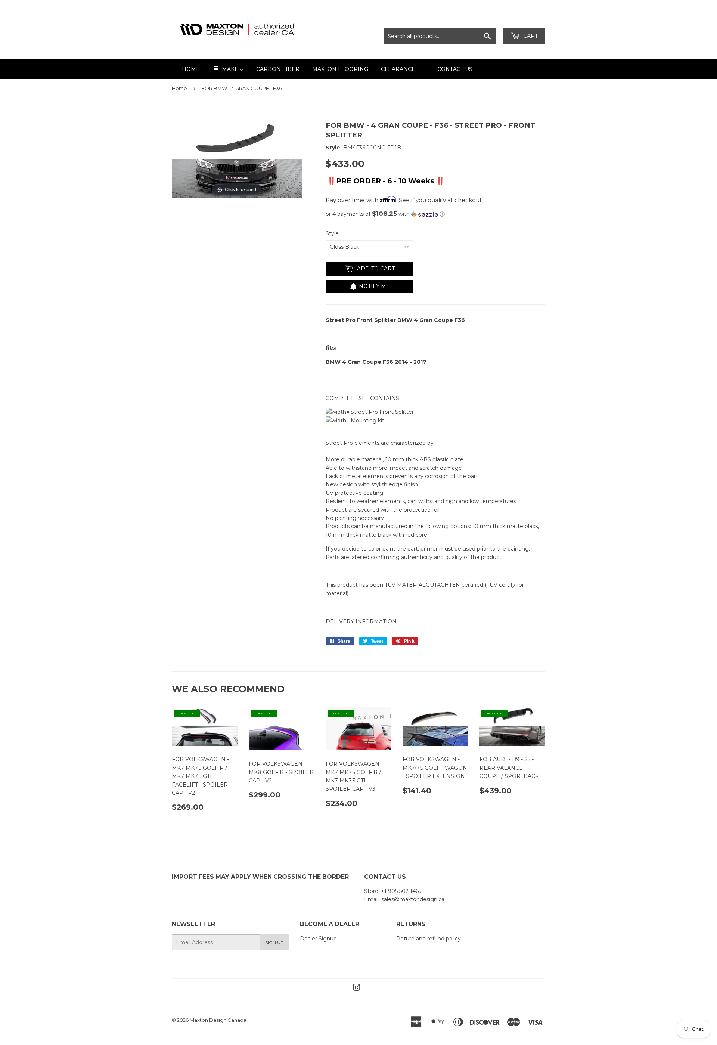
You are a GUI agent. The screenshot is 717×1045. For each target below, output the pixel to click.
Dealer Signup (318, 938)
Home (179, 88)
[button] (435, 214)
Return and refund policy (428, 938)
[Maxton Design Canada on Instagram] (356, 988)
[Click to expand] (237, 159)
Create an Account (521, 19)
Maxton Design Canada (218, 1020)
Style (332, 233)
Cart (530, 35)
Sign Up (274, 942)
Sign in (479, 19)
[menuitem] (186, 69)
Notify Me (374, 286)
